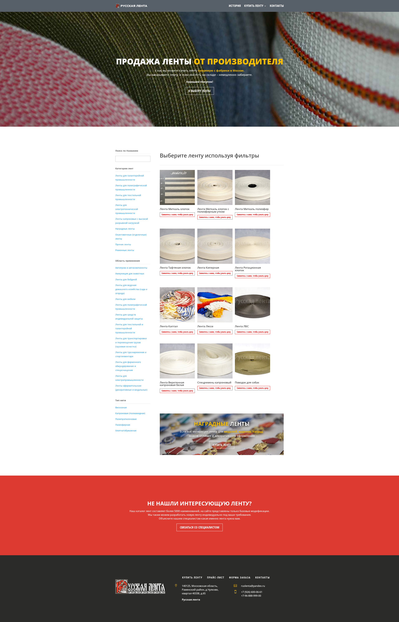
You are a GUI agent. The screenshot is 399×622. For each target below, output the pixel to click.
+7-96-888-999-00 (251, 595)
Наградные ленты (125, 228)
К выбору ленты (199, 91)
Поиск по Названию (126, 150)
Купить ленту (253, 6)
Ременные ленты (124, 250)
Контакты (277, 6)
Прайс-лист (215, 577)
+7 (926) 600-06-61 (251, 592)
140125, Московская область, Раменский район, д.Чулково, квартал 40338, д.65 (200, 589)
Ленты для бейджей (126, 279)
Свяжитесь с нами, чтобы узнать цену (177, 214)
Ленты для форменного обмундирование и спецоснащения (128, 366)
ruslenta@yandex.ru (253, 586)
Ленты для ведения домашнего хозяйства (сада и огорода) (131, 289)
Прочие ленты (123, 244)
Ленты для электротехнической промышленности (126, 209)
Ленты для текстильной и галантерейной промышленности (129, 328)
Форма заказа (240, 577)
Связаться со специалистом (199, 527)
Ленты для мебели (125, 299)
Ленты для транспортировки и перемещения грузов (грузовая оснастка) (131, 342)
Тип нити (120, 400)
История (235, 6)
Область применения (127, 260)
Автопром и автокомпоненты (131, 267)
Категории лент (124, 168)
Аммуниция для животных (129, 273)
